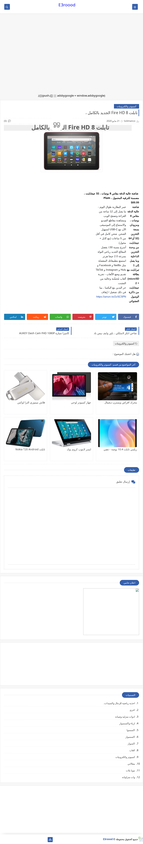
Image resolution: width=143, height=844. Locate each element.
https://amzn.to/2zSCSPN (111, 296)
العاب (132, 750)
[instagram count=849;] (8, 839)
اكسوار (131, 743)
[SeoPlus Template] (140, 839)
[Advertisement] (71, 30)
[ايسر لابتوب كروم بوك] (71, 433)
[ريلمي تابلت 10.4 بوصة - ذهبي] (117, 433)
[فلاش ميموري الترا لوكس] (25, 386)
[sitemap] (50, 839)
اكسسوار (130, 736)
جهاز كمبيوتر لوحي (81, 402)
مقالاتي (131, 763)
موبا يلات (130, 770)
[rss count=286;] (2, 839)
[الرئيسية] (44, 839)
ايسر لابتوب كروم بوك (79, 449)
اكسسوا (131, 730)
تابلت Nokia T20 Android (30, 449)
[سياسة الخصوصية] (26, 839)
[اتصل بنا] (32, 839)
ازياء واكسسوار (127, 723)
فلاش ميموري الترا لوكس (31, 402)
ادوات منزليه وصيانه (125, 716)
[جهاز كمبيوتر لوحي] (71, 386)
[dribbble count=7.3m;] (14, 839)
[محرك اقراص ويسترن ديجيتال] (117, 386)
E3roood (66, 5)
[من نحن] (38, 839)
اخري (132, 710)
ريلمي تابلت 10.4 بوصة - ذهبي (120, 449)
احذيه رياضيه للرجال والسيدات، (119, 703)
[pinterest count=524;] (20, 839)
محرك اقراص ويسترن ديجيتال (120, 402)
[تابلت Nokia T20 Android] (25, 433)
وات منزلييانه (128, 777)
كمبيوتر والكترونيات (126, 106)
